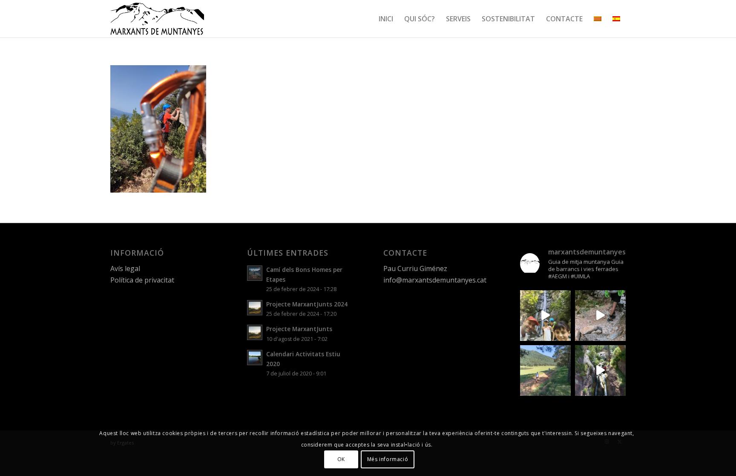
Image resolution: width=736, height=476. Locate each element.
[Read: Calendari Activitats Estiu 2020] (254, 357)
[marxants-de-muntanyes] (157, 19)
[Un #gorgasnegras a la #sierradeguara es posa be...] (600, 315)
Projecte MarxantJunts (299, 329)
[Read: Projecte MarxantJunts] (254, 332)
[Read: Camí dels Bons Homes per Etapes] (254, 273)
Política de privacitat (142, 280)
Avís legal (125, 268)
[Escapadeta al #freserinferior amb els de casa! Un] (545, 315)
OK (341, 459)
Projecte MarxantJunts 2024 (307, 304)
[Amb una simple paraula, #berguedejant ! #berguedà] (545, 370)
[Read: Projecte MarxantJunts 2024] (254, 307)
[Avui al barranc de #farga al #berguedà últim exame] (600, 370)
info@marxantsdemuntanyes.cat (434, 280)
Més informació (387, 459)
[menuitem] (386, 19)
